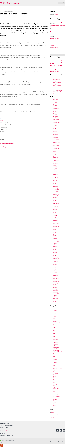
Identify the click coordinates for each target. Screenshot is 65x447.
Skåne (54, 391)
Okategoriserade (56, 381)
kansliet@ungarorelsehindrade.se (9, 430)
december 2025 (56, 108)
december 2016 (56, 221)
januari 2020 (55, 174)
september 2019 (56, 179)
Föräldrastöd (55, 341)
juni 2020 (55, 166)
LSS (53, 367)
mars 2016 (55, 235)
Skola (54, 393)
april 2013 (55, 287)
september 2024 (56, 122)
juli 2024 (54, 123)
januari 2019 (55, 188)
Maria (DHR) (55, 373)
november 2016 (56, 223)
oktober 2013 (55, 280)
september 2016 (56, 226)
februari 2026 (55, 107)
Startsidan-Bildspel (56, 396)
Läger (54, 365)
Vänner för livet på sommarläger (56, 22)
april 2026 (55, 104)
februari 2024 (55, 128)
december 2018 (56, 189)
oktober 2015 (55, 243)
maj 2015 (54, 250)
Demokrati (55, 332)
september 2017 (56, 208)
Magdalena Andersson (57, 368)
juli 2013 (54, 284)
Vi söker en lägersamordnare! (55, 35)
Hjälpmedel (55, 356)
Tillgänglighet (55, 403)
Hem (1, 7)
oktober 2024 (55, 120)
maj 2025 (54, 111)
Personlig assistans (56, 384)
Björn (54, 325)
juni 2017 (54, 212)
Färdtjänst (55, 338)
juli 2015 (54, 247)
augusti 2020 (55, 163)
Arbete (54, 319)
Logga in (53, 45)
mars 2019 (55, 185)
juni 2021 (54, 153)
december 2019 (56, 176)
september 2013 (56, 281)
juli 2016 (54, 229)
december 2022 (56, 139)
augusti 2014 (55, 264)
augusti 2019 (55, 180)
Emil (54, 336)
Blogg (54, 327)
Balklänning (55, 87)
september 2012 (56, 296)
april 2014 (55, 270)
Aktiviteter (55, 309)
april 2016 (55, 234)
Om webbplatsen (61, 425)
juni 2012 (54, 301)
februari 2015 (55, 255)
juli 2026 (54, 101)
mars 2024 (55, 127)
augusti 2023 (55, 134)
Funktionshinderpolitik (57, 351)
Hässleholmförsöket (57, 82)
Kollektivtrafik (55, 359)
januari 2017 (55, 220)
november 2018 (56, 191)
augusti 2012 (55, 298)
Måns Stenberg (3, 11)
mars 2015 (55, 254)
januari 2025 (55, 117)
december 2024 (56, 119)
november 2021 (56, 145)
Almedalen (55, 315)
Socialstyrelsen (56, 394)
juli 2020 (54, 165)
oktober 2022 (55, 140)
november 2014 (56, 260)
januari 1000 (55, 303)
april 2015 (55, 252)
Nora (54, 377)
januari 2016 (55, 238)
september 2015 (56, 244)
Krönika (54, 364)
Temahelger (55, 399)
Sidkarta (63, 427)
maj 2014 (54, 269)
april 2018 (55, 197)
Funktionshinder (56, 350)
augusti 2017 (55, 209)
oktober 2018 (55, 192)
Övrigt (54, 382)
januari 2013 (55, 292)
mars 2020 (55, 171)
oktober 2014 (55, 261)
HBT (54, 355)
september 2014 (56, 263)
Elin (53, 335)
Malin (54, 370)
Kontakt (55, 3)
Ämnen (54, 316)
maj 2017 (54, 214)
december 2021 (56, 143)
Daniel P (54, 329)
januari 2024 (55, 130)
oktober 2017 (55, 206)
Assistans (54, 321)
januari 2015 (55, 257)
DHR (54, 333)
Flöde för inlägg (54, 47)
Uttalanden (55, 407)
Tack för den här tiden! (54, 38)
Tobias (54, 405)
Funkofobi (55, 348)
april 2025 (55, 113)
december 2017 (56, 203)
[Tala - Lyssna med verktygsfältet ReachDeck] (1, 445)
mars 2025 (55, 114)
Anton (54, 318)
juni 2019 (54, 183)
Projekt (54, 387)
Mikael (54, 374)
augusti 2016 (55, 228)
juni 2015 (54, 249)
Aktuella (54, 312)
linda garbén (55, 81)
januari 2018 (55, 202)
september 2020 (56, 162)
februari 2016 (55, 237)
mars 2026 (55, 105)
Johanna (54, 358)
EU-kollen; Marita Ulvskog (7, 147)
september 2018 (56, 194)
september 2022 (56, 142)
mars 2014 (55, 272)
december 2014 (56, 258)
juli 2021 (54, 151)
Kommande (55, 361)
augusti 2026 (55, 99)
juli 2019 (54, 182)
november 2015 (56, 241)
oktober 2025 (55, 110)
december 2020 (56, 159)
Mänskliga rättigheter (57, 371)
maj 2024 (55, 125)
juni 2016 (54, 231)
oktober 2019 (55, 177)
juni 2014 (54, 267)
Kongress (55, 362)
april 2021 (55, 156)
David (54, 330)
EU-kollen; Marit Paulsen (7, 143)
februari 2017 (55, 218)
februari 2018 (55, 200)
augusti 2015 (55, 246)
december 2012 (56, 293)
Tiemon (54, 402)
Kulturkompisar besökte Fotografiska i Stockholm (57, 26)
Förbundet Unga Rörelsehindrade (9, 3)
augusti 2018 (55, 195)
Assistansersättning (56, 322)
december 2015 (56, 240)
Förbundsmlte (56, 342)
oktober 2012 (55, 295)
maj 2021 (54, 154)
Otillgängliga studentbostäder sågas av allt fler (58, 91)
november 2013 (56, 278)
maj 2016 (54, 232)
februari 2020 (55, 172)
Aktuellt (54, 313)
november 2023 (56, 131)
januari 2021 (55, 157)
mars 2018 (55, 198)
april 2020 (55, 169)
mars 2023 (55, 136)
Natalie (54, 376)
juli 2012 (54, 299)
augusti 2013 (55, 283)
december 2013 (56, 276)
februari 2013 (55, 290)
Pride (54, 385)
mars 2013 (55, 289)
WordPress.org (54, 51)
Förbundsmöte (56, 344)
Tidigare (54, 400)
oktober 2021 (55, 146)
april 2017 (55, 215)
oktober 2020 (56, 160)
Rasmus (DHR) (56, 388)
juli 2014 (54, 266)
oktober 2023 (55, 133)
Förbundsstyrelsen (56, 345)
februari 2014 (55, 273)
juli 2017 (54, 211)
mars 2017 (55, 217)
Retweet (56, 14)
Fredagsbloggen (56, 347)
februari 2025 (55, 116)
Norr (54, 379)
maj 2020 (55, 168)
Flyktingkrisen (55, 339)
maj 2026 (55, 102)
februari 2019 (55, 186)
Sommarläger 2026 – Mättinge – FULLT (56, 30)
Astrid (54, 324)
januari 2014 (55, 275)
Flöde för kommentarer (56, 49)
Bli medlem (48, 3)
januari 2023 (55, 137)
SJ (53, 390)
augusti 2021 (55, 150)
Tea (53, 397)
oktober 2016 (55, 224)
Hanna (54, 353)
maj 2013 (54, 286)
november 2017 (56, 205)
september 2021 (56, 148)
